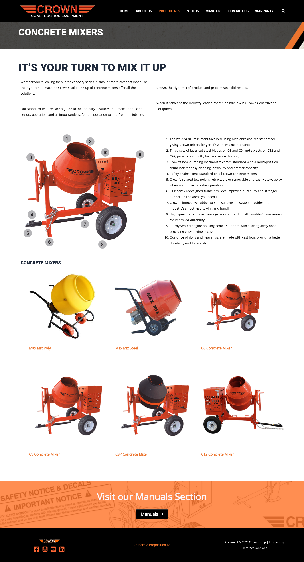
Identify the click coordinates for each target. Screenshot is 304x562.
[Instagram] (45, 549)
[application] (178, 11)
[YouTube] (53, 549)
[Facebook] (36, 549)
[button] (284, 11)
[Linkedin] (62, 549)
